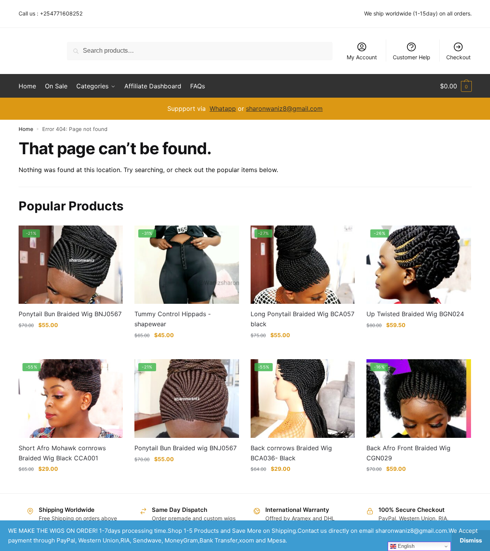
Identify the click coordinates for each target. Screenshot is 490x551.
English (405, 546)
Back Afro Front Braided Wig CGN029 (408, 453)
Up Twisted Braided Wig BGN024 (415, 314)
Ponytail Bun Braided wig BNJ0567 (185, 448)
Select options (70, 340)
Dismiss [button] (471, 540)
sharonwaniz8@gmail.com (284, 108)
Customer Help (411, 57)
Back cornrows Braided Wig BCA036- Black (291, 453)
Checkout (458, 57)
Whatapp (223, 108)
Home (26, 129)
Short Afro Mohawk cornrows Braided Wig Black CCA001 (62, 453)
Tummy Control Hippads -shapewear (172, 319)
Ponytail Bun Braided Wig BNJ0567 (70, 314)
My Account (362, 57)
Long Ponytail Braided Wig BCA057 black (302, 319)
